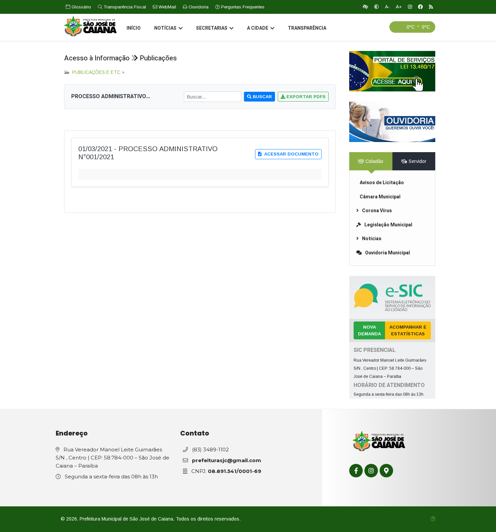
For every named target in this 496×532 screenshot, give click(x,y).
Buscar (261, 96)
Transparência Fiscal (124, 6)
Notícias (165, 28)
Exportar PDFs (305, 96)
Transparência (307, 28)
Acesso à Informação (97, 58)
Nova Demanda (369, 330)
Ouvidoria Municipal (387, 252)
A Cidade (257, 28)
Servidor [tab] (416, 161)
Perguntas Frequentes (242, 6)
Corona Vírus (377, 210)
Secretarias (211, 28)
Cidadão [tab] (373, 161)
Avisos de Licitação (382, 182)
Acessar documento (291, 154)
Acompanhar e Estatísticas (407, 330)
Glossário (80, 6)
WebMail (166, 6)
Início (134, 28)
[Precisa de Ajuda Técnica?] (433, 519)
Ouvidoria (198, 6)
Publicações (158, 58)
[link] (392, 71)
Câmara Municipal (380, 196)
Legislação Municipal (388, 224)
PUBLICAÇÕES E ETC (96, 72)
